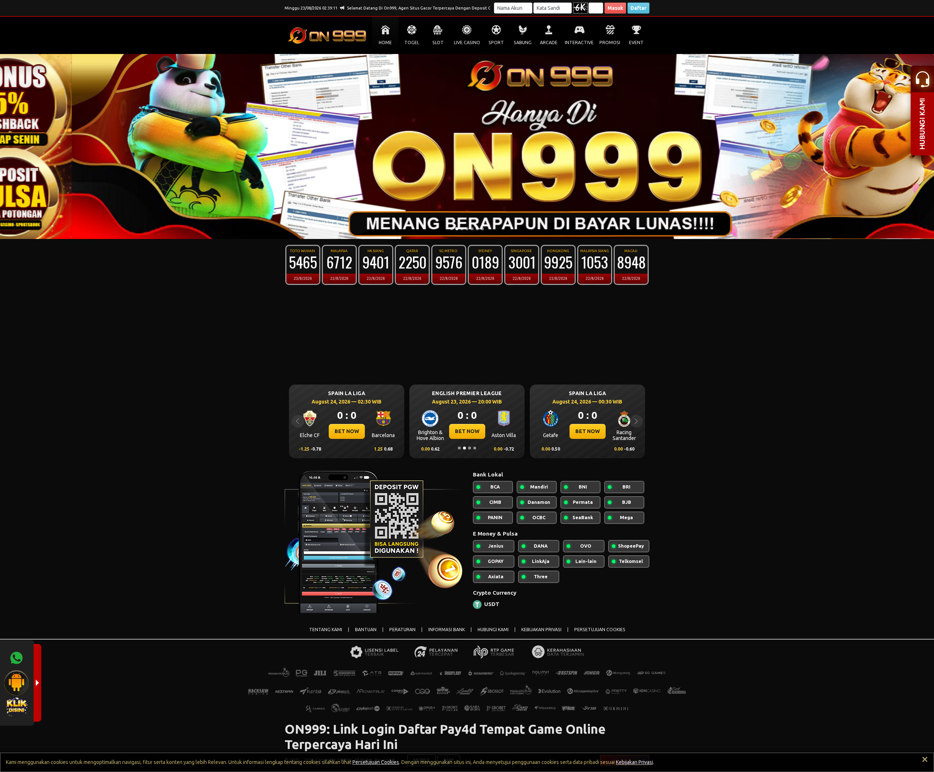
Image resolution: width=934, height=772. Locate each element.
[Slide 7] (482, 229)
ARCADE (548, 42)
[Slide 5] (472, 229)
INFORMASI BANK (446, 629)
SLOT (438, 42)
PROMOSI (609, 42)
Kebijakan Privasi (634, 762)
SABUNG (523, 42)
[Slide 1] (451, 229)
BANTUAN (366, 629)
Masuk (615, 8)
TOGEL (411, 42)
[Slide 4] (467, 229)
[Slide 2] (456, 229)
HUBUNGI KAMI (493, 629)
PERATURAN (402, 629)
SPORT (496, 42)
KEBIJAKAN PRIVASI (541, 629)
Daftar (638, 8)
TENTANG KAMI (325, 629)
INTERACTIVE (579, 42)
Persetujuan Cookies (375, 762)
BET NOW (347, 431)
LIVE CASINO (467, 42)
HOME (385, 42)
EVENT (636, 42)
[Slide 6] (477, 229)
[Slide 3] (461, 229)
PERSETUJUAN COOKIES (599, 629)
